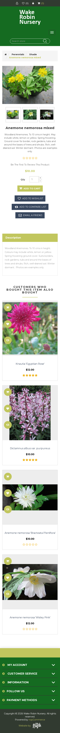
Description (13, 237)
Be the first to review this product (30, 164)
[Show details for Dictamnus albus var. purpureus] (30, 412)
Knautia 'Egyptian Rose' (30, 364)
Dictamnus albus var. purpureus (30, 448)
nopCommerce (37, 719)
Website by (25, 725)
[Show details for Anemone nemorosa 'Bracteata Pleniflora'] (30, 497)
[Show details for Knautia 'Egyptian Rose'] (30, 328)
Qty (23, 179)
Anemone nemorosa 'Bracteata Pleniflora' (30, 533)
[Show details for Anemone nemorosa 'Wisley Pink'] (30, 582)
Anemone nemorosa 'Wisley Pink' (30, 617)
